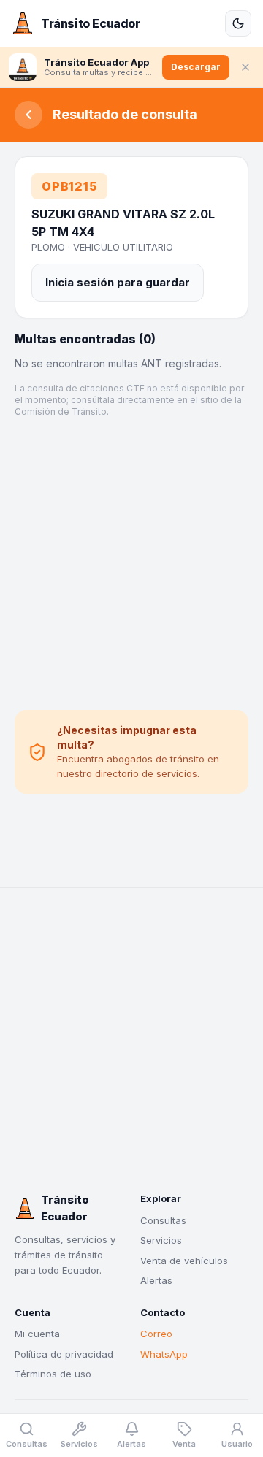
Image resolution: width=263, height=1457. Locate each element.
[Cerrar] (245, 67)
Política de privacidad (64, 1354)
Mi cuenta (37, 1333)
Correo (156, 1333)
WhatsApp (164, 1354)
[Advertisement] (131, 563)
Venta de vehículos (184, 1260)
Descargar (196, 66)
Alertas (156, 1280)
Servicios (161, 1240)
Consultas (163, 1220)
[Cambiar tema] (238, 23)
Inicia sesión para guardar (117, 282)
